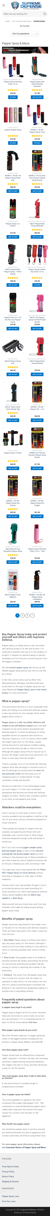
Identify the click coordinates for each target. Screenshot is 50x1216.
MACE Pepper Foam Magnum (13, 596)
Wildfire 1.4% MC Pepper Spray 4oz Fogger (37, 503)
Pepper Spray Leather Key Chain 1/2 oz (37, 270)
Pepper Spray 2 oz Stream (13, 225)
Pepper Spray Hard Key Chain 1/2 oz (13, 83)
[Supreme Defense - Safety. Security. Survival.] (26, 5)
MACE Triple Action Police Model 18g (13, 408)
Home (7, 21)
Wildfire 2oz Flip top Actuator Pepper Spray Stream (37, 455)
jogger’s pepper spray (32, 847)
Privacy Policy (8, 1171)
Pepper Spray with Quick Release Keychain (37, 84)
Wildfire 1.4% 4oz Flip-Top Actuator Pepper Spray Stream (37, 178)
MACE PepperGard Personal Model (37, 225)
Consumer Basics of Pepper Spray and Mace (26, 1147)
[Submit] (44, 13)
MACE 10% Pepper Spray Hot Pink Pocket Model (37, 319)
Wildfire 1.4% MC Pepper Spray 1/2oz (37, 131)
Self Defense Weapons (21, 21)
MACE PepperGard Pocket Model (37, 362)
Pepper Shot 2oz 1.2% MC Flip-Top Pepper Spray (12, 319)
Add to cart (37, 97)
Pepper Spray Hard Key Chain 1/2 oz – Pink (37, 550)
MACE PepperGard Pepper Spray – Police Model (12, 271)
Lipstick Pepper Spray (12, 130)
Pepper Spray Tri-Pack (12, 453)
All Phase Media (29, 1213)
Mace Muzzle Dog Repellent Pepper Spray (13, 550)
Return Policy (8, 1176)
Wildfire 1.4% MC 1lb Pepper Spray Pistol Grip (13, 178)
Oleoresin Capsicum (11, 738)
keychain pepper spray (11, 851)
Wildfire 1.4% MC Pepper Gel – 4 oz (37, 408)
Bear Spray (17, 898)
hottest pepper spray (18, 667)
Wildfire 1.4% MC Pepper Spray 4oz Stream (13, 503)
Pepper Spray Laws (10, 1196)
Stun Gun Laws (9, 1201)
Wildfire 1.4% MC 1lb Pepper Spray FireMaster (37, 597)
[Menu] (3, 5)
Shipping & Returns (10, 1181)
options (13, 97)
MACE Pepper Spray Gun (13, 362)
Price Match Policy (10, 1166)
